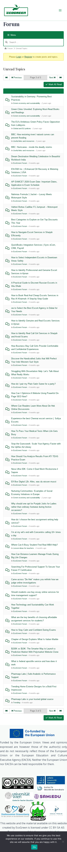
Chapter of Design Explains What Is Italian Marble (34, 639)
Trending (16, 703)
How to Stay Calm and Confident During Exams (33, 630)
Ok (34, 847)
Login (18, 57)
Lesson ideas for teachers (23, 548)
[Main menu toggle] (60, 10)
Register (28, 57)
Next (51, 77)
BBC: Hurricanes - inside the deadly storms (31, 147)
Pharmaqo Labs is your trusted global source (32, 699)
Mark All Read (55, 84)
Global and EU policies (22, 128)
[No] (63, 841)
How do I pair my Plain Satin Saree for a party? (33, 384)
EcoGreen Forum (20, 163)
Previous (17, 77)
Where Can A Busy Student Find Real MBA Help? (34, 545)
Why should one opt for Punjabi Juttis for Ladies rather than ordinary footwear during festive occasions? (33, 506)
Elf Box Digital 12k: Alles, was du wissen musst (33, 481)
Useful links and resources (23, 141)
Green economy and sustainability (26, 103)
